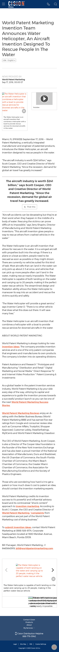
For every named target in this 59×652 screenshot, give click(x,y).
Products (29, 622)
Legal (15, 644)
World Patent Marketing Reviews (20, 413)
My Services (28, 628)
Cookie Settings (40, 644)
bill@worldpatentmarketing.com (34, 548)
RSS (31, 644)
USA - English (8, 60)
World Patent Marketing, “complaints (23, 513)
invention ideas (10, 346)
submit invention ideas (18, 527)
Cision (33, 648)
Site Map (23, 644)
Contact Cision (29, 620)
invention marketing (27, 506)
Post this (31, 207)
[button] (48, 4)
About (29, 625)
